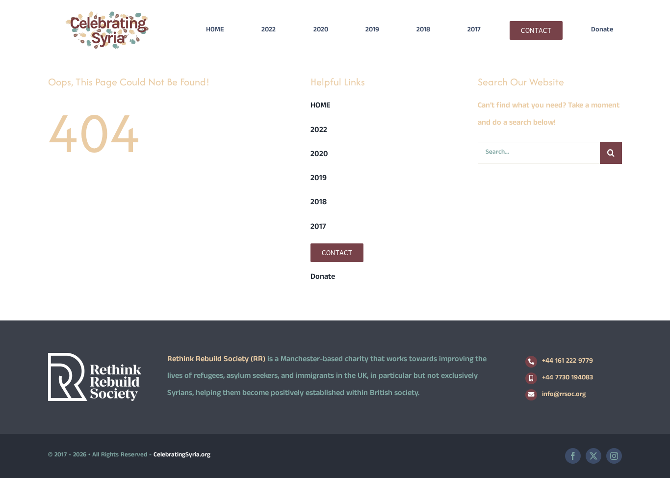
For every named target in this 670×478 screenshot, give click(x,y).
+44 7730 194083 (567, 378)
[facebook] (573, 456)
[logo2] (107, 13)
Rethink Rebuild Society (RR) (216, 360)
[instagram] (614, 456)
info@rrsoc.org (564, 395)
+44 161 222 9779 (567, 361)
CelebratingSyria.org (182, 455)
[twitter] (593, 456)
